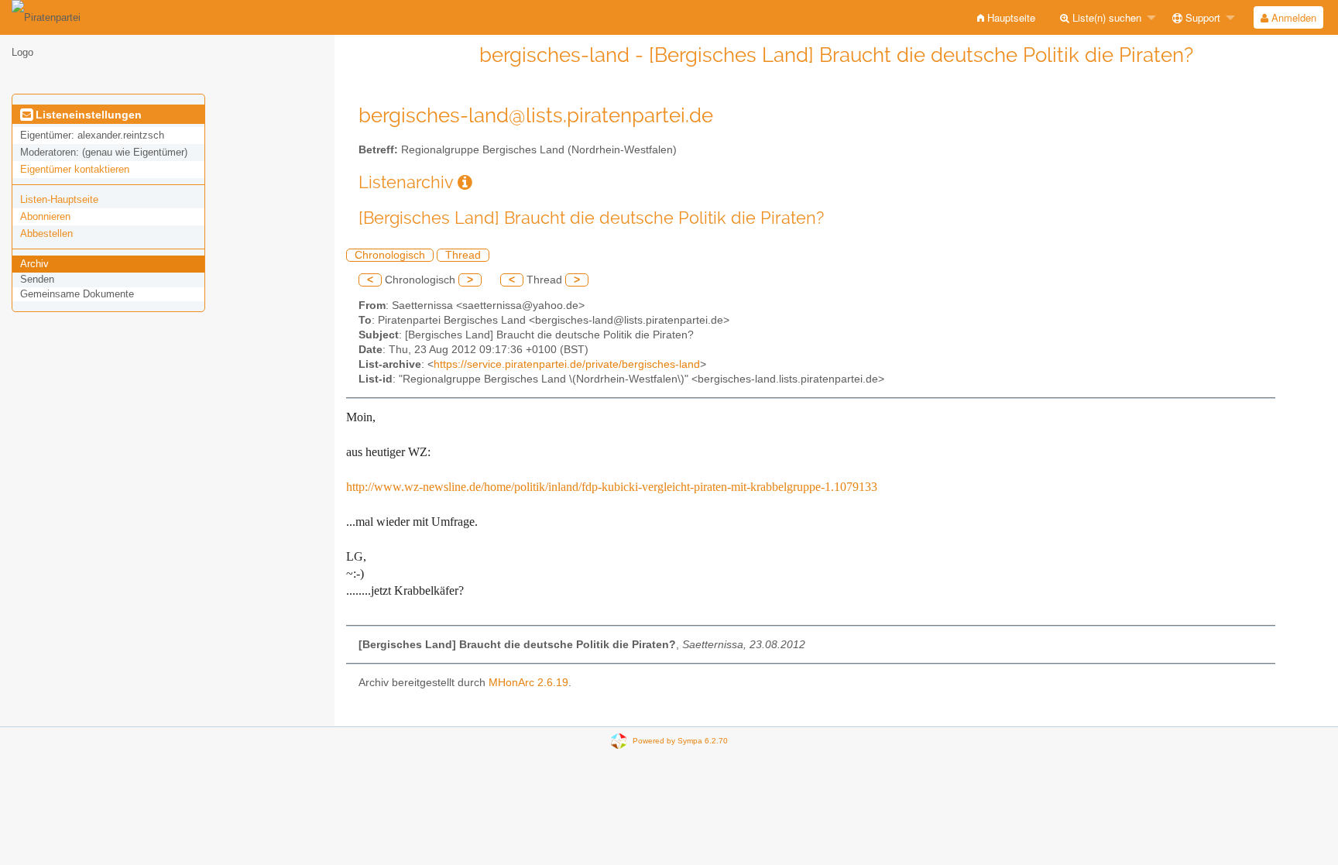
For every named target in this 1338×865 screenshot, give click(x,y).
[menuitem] (1006, 17)
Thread (463, 255)
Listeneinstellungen (87, 114)
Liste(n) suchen (1105, 17)
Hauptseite (1009, 17)
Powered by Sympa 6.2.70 (680, 740)
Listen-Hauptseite (59, 199)
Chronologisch (390, 255)
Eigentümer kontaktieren (74, 169)
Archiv (34, 263)
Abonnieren (45, 216)
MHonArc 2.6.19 (528, 682)
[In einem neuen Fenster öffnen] (465, 182)
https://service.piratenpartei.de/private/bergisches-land (567, 364)
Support (1201, 17)
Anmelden (1292, 17)
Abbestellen (46, 233)
